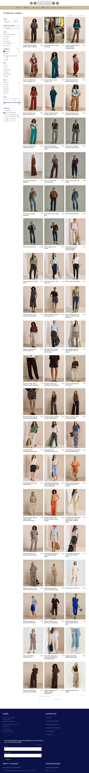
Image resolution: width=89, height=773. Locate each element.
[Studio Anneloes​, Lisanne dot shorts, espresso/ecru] (33, 401)
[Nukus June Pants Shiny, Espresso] (33, 165)
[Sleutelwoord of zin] (4, 28)
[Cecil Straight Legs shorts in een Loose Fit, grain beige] (54, 538)
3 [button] (43, 699)
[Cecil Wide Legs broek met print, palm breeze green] (75, 434)
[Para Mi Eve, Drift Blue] (33, 231)
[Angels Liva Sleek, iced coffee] (75, 675)
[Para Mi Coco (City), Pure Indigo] (75, 165)
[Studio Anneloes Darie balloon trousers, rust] (75, 64)
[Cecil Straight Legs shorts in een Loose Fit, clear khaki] (75, 538)
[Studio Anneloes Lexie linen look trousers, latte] (54, 573)
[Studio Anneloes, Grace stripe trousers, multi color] (33, 573)
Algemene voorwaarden (53, 728)
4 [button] (45, 699)
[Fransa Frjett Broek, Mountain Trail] (33, 640)
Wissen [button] (18, 25)
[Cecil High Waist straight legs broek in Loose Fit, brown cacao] (54, 334)
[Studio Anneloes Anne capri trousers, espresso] (54, 606)
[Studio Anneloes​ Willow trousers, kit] (75, 368)
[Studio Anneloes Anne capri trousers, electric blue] (75, 606)
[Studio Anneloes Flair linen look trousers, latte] (33, 538)
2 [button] (41, 699)
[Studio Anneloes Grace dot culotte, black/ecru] (33, 299)
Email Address (8, 753)
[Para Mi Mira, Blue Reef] (75, 198)
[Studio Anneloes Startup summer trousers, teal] (54, 97)
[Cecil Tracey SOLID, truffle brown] (33, 266)
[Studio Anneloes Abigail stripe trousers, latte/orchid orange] (33, 502)
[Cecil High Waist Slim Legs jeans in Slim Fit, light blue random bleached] (54, 467)
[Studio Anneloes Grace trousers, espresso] (75, 401)
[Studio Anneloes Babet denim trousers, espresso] (33, 30)
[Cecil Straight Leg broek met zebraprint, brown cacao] (75, 334)
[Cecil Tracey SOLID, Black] (75, 266)
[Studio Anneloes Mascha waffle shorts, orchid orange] (75, 467)
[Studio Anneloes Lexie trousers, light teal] (33, 131)
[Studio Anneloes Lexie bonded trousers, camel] (75, 97)
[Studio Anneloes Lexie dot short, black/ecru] (54, 299)
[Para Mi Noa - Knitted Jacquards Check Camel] (75, 131)
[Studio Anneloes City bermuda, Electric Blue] (33, 606)
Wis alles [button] (16, 19)
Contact (48, 717)
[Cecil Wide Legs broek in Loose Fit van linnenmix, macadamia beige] (54, 640)
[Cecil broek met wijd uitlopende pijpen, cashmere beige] (75, 231)
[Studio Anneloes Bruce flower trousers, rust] (33, 64)
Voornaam (7, 746)
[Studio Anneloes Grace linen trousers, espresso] (33, 675)
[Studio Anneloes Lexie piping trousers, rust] (33, 97)
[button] (58, 699)
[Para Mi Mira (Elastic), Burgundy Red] (54, 165)
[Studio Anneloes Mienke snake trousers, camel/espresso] (75, 30)
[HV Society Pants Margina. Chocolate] (54, 30)
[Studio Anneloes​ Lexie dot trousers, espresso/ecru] (54, 401)
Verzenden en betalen (52, 721)
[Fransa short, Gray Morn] (75, 573)
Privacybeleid (50, 731)
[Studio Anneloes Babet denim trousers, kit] (33, 334)
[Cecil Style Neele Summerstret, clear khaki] (54, 434)
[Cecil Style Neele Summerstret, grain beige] (33, 434)
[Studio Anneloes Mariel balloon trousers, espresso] (33, 368)
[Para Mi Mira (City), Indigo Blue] (54, 198)
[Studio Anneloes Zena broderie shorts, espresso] (54, 368)
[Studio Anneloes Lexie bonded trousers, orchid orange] (54, 502)
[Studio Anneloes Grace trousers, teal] (54, 64)
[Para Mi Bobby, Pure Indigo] (54, 231)
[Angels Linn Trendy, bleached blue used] (75, 640)
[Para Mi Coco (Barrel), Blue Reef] (33, 198)
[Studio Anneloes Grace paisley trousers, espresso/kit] (54, 675)
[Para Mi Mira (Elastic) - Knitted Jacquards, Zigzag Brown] (54, 131)
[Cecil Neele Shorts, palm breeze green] (33, 467)
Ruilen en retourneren (52, 724)
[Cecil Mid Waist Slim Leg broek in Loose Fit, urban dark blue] (75, 299)
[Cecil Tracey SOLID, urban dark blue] (54, 266)
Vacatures (49, 734)
